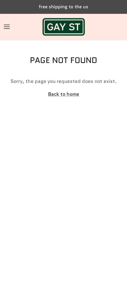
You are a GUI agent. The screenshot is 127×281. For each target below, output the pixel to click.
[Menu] (7, 26)
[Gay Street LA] (64, 27)
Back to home (63, 94)
